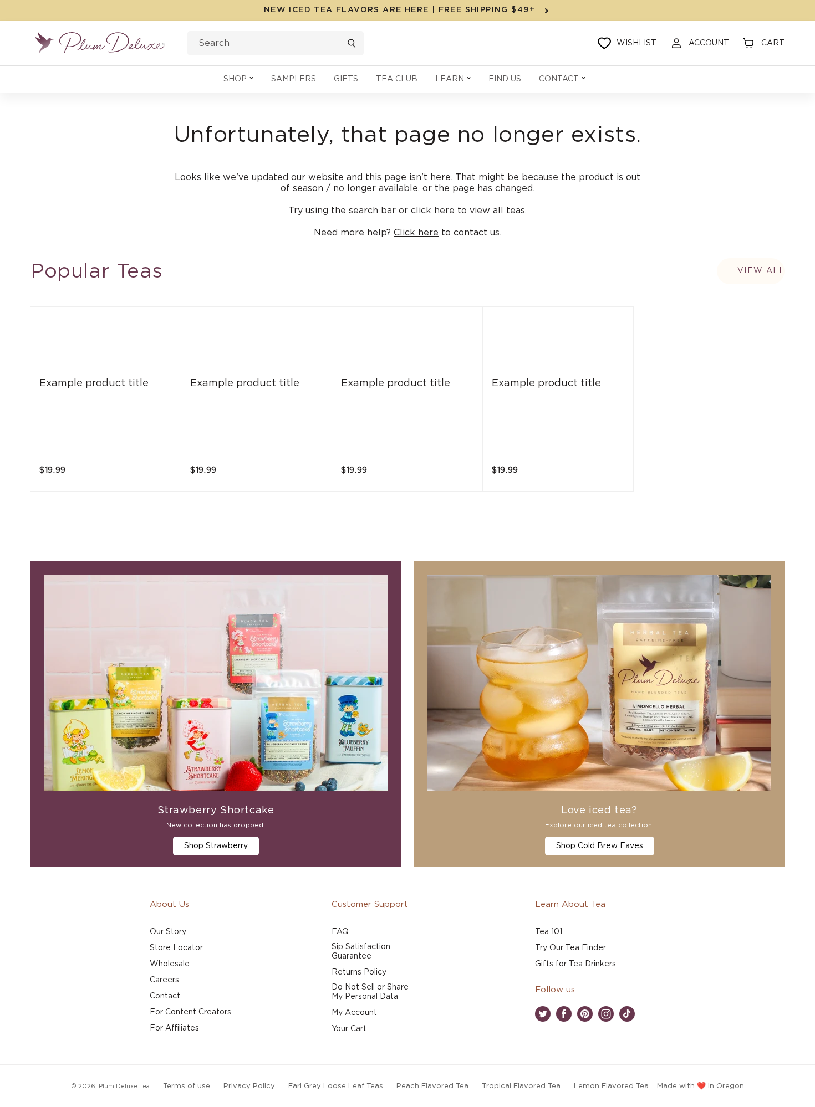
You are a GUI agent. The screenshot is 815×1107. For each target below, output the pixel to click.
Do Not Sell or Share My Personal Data (370, 992)
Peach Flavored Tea (432, 1086)
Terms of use (186, 1086)
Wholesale (170, 964)
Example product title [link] (94, 383)
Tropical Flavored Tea (521, 1086)
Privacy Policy (249, 1086)
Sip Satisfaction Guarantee (361, 951)
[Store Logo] (99, 43)
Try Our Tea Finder (570, 948)
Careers (164, 980)
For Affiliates (174, 1028)
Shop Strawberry (216, 846)
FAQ (340, 932)
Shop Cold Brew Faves (599, 846)
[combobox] (275, 43)
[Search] (351, 43)
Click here (416, 232)
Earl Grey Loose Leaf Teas (335, 1086)
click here (433, 210)
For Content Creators (190, 1012)
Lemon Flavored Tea (611, 1086)
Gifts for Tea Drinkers (575, 964)
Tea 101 (548, 932)
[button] (238, 79)
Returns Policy (359, 972)
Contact (165, 996)
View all (761, 271)
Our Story (168, 932)
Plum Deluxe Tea (124, 1086)
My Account (354, 1013)
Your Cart (349, 1029)
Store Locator (176, 948)
